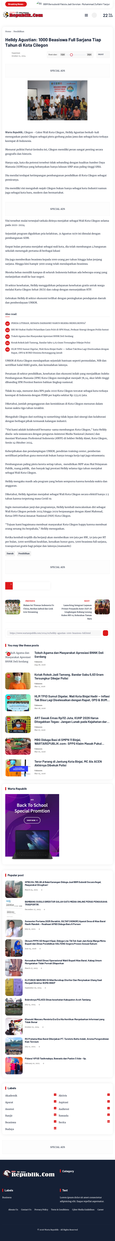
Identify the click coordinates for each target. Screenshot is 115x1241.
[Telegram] (31, 586)
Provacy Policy (41, 1209)
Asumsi (30, 1109)
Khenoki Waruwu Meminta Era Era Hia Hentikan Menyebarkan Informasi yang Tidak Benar (64, 1020)
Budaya (30, 1129)
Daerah (10, 553)
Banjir (30, 1115)
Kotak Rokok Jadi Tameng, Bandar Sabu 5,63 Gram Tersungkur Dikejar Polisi (50, 342)
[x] (24, 586)
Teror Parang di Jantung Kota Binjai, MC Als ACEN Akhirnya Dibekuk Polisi (68, 763)
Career (100, 1209)
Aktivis (84, 1095)
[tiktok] (62, 1219)
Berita (84, 1122)
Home (8, 31)
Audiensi (84, 1109)
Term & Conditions (60, 1209)
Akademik (30, 1095)
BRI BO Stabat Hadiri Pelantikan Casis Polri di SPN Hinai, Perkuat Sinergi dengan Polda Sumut (60, 329)
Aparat (30, 1102)
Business (7, 1197)
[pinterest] (46, 586)
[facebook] (16, 586)
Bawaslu (84, 1115)
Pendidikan (18, 31)
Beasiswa (30, 1122)
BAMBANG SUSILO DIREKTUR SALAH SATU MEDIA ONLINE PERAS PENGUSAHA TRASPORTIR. (66, 903)
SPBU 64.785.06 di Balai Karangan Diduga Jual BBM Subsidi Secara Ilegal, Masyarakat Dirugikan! (63, 883)
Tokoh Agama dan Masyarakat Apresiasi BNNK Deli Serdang (42, 336)
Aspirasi (84, 1102)
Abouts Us (13, 1209)
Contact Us (26, 1209)
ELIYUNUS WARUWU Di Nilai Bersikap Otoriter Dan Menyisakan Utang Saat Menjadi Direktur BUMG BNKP (63, 981)
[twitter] (52, 1219)
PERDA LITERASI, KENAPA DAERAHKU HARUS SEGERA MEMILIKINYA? (48, 323)
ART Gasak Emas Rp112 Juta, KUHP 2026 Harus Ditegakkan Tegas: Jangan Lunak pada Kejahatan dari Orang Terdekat (71, 719)
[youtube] (66, 1219)
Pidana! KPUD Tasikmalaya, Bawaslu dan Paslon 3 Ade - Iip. (55, 1058)
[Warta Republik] (22, 17)
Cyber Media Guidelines (83, 1209)
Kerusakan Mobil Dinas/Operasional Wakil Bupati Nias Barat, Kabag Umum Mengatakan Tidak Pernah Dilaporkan (63, 962)
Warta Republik (51, 1230)
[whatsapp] (39, 586)
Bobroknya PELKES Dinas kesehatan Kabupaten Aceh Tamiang (58, 999)
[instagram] (57, 1219)
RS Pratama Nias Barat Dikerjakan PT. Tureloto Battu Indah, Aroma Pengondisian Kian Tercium (67, 1040)
